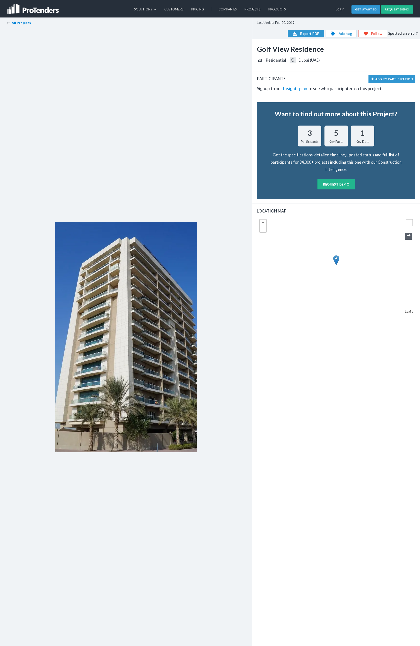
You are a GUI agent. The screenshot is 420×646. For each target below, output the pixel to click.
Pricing (197, 9)
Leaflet (409, 311)
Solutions (143, 9)
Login (340, 9)
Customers (174, 9)
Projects (253, 9)
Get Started (365, 9)
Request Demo (397, 9)
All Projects (21, 23)
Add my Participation (394, 79)
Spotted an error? (403, 33)
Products (277, 9)
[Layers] (409, 223)
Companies (228, 9)
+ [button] (263, 223)
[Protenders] (33, 6)
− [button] (263, 229)
